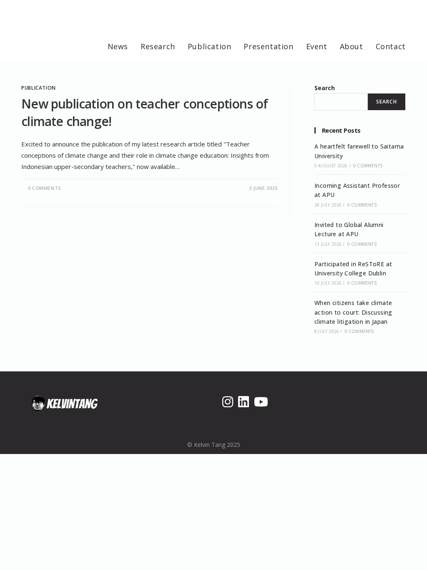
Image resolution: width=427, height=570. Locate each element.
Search (324, 88)
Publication (38, 87)
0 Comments (44, 188)
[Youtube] (261, 402)
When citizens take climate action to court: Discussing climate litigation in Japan (353, 312)
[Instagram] (227, 402)
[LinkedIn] (243, 402)
